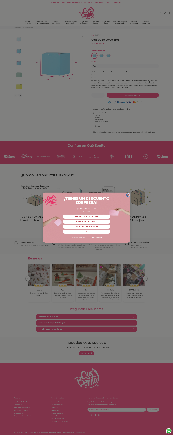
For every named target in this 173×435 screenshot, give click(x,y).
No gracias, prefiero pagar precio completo (86, 237)
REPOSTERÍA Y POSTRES (86, 216)
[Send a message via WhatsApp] (169, 431)
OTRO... (86, 231)
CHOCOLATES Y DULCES (86, 226)
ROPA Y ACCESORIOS (86, 221)
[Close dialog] (127, 195)
